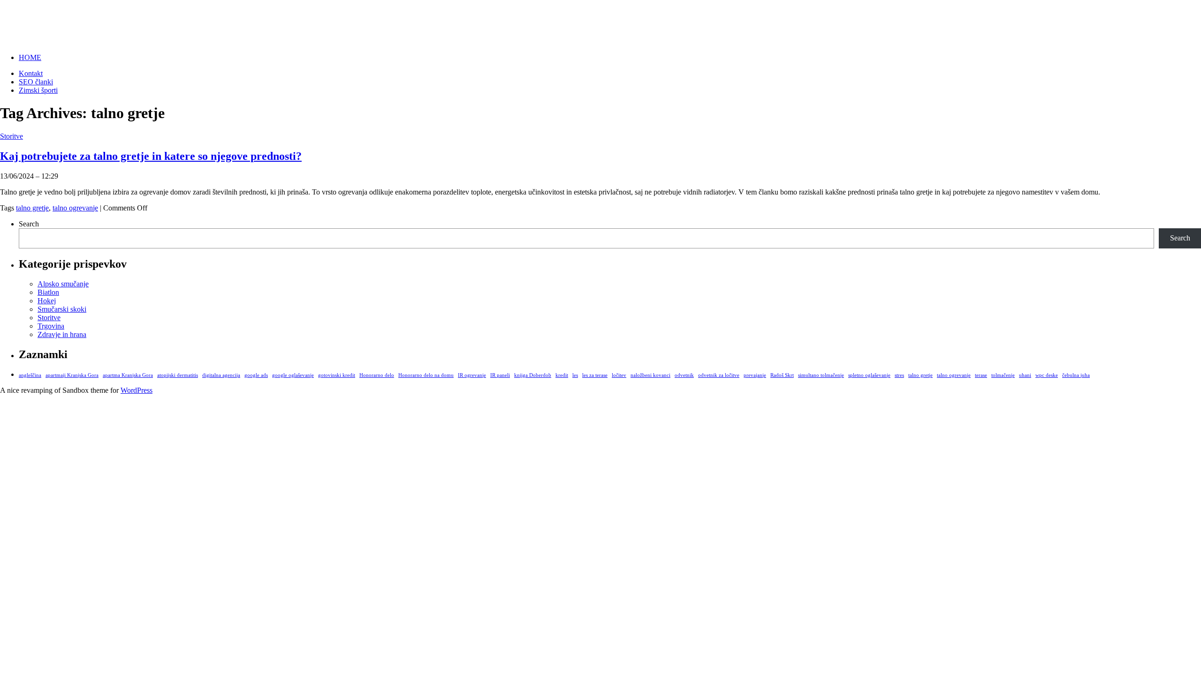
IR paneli (500, 375)
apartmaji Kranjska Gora (72, 375)
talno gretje (32, 208)
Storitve (11, 136)
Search (29, 224)
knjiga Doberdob (532, 375)
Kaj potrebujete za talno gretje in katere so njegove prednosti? (151, 156)
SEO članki (36, 82)
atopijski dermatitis (177, 375)
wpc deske (1046, 375)
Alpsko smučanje (63, 284)
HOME (30, 57)
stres (899, 375)
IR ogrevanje (472, 375)
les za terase (595, 375)
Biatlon (48, 292)
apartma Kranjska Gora (128, 375)
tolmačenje (1003, 375)
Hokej (47, 301)
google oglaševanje (293, 375)
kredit (561, 375)
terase (981, 375)
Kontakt (31, 73)
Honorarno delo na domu (426, 375)
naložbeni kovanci (650, 375)
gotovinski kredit (336, 375)
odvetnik (684, 375)
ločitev (619, 375)
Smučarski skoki (62, 309)
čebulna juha (1076, 375)
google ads (256, 375)
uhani (1025, 375)
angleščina (30, 375)
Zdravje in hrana (62, 334)
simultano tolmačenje (821, 375)
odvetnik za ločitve (718, 375)
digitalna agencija (221, 375)
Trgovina (51, 326)
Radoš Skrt (782, 375)
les (575, 375)
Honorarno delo (376, 375)
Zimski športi (43, 18)
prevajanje (755, 375)
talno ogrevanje (75, 208)
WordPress (136, 390)
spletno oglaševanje (869, 375)
